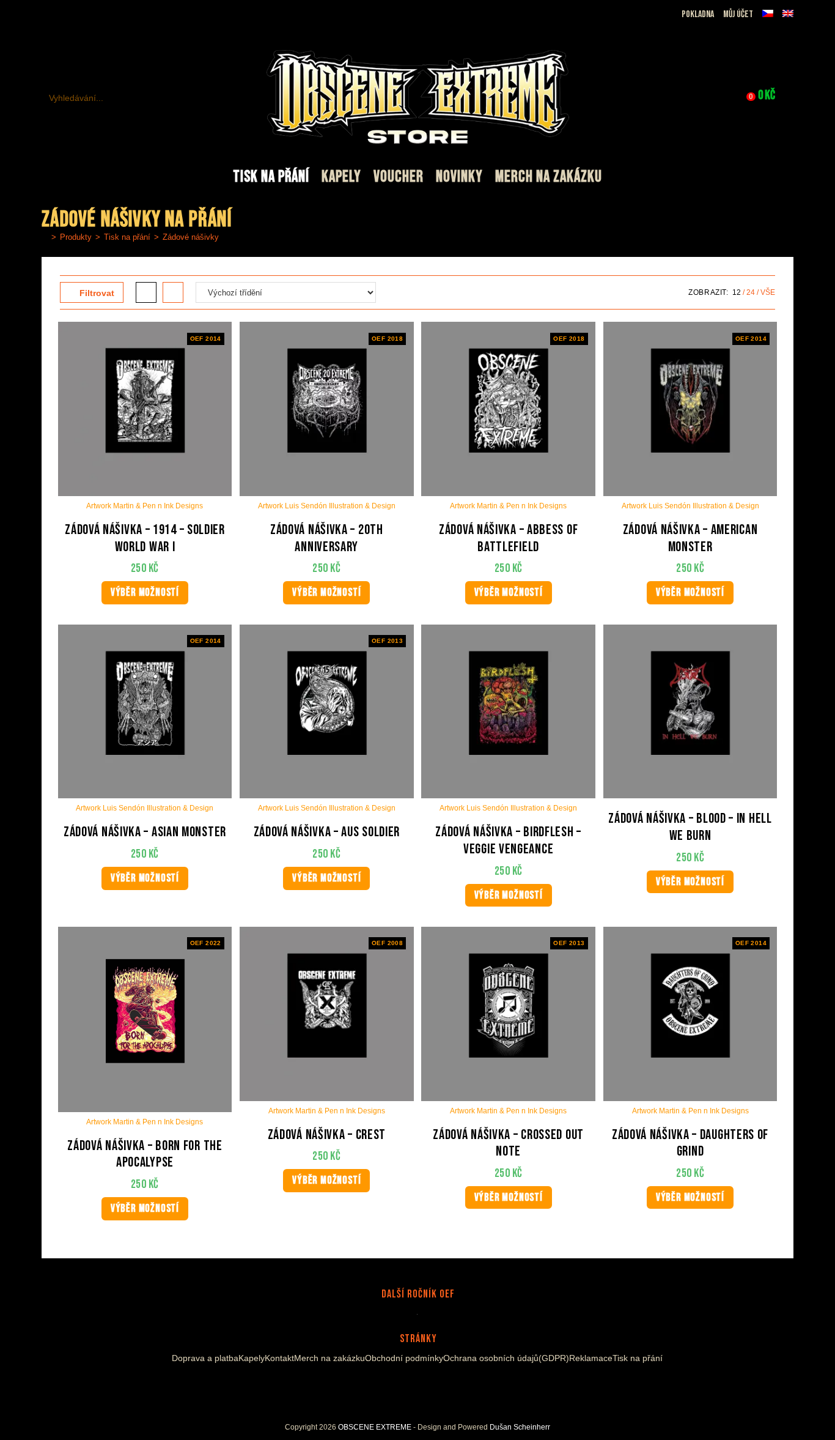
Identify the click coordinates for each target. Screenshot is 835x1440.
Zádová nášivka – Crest (327, 1135)
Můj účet (738, 14)
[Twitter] (439, 1387)
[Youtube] (421, 1387)
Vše (767, 292)
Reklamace (590, 1358)
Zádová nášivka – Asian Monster (145, 832)
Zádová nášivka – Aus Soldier (327, 832)
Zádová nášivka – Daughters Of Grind (690, 1143)
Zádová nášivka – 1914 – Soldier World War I (145, 538)
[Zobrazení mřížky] (146, 292)
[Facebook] (391, 1387)
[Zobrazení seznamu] (173, 292)
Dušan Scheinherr (520, 1427)
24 (750, 292)
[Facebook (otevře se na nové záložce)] (63, 15)
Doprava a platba (205, 1358)
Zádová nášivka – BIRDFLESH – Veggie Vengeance (508, 841)
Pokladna (698, 14)
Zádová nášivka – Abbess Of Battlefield (508, 538)
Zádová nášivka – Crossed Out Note (508, 1143)
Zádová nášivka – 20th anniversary (326, 538)
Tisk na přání (637, 1358)
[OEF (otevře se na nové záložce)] (49, 15)
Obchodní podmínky (404, 1358)
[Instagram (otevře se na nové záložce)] (77, 15)
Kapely (251, 1358)
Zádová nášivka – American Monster (690, 538)
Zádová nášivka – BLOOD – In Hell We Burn (689, 827)
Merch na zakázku (329, 1358)
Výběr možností (145, 592)
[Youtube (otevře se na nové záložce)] (91, 15)
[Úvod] (45, 237)
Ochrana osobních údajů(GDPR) (506, 1358)
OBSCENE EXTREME (374, 1427)
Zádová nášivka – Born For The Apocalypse (144, 1154)
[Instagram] (406, 1387)
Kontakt (279, 1358)
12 (736, 292)
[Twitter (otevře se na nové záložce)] (106, 15)
